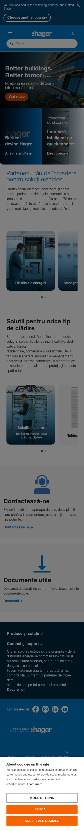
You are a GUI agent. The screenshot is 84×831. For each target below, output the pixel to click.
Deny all (42, 809)
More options (42, 798)
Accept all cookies (42, 821)
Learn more (34, 784)
